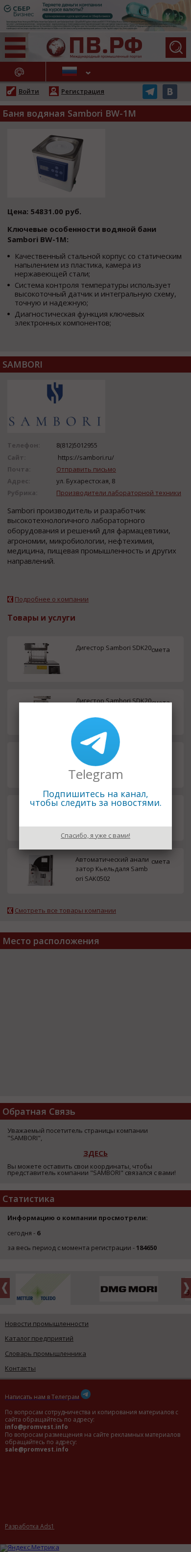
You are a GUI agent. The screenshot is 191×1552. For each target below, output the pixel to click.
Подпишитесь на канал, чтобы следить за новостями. (96, 798)
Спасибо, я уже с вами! (95, 835)
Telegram (95, 774)
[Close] (172, 702)
